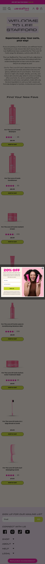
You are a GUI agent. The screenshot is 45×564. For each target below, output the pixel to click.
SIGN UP (12, 288)
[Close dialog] (42, 268)
